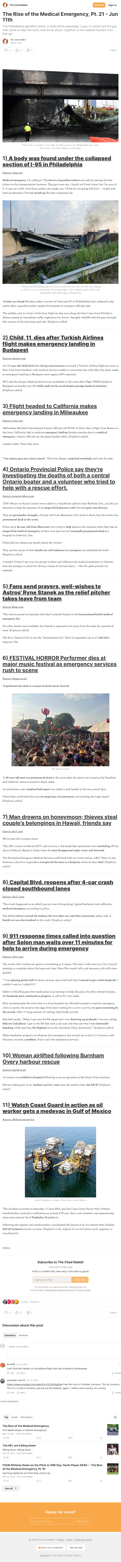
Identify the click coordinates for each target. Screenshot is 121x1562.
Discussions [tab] (27, 1417)
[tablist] (16, 1335)
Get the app (76, 1547)
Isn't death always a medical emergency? (25, 1430)
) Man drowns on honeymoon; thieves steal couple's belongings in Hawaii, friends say (60, 820)
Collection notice (83, 1539)
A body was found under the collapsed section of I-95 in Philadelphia (57, 161)
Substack (45, 1555)
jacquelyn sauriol (16, 1380)
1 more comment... (10, 1401)
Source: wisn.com (13, 421)
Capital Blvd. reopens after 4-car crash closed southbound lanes (58, 885)
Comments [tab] (10, 1335)
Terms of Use (76, 1287)
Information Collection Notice (59, 1290)
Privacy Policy (84, 1290)
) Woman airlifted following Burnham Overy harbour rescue (53, 1058)
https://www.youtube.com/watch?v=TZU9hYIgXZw (34, 1384)
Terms (69, 1539)
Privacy (60, 1539)
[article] (60, 1432)
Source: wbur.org (13, 173)
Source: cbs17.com (13, 897)
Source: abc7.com (13, 831)
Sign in (112, 5)
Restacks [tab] (23, 1335)
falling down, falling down (17, 1449)
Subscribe (99, 5)
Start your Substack (52, 1547)
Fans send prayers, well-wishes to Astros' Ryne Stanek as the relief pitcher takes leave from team (56, 592)
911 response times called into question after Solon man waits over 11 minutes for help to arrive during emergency (59, 942)
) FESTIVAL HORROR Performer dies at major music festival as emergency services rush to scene (60, 664)
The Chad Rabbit (18, 40)
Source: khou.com (13, 607)
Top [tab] (6, 1417)
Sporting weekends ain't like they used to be (26, 1473)
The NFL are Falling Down (19, 1445)
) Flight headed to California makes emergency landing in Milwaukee (50, 409)
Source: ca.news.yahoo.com (18, 496)
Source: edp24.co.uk (14, 1070)
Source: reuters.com (14, 358)
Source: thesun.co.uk (15, 679)
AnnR (10, 1364)
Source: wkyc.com (13, 957)
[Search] (115, 1417)
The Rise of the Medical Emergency (26, 1426)
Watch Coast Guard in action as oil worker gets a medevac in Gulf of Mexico (57, 1108)
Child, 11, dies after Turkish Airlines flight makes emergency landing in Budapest (53, 343)
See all (9, 1488)
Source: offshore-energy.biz (19, 1120)
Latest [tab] (14, 1417)
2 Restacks (34, 1301)
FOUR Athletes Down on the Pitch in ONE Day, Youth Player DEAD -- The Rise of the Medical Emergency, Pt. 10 (52, 1467)
